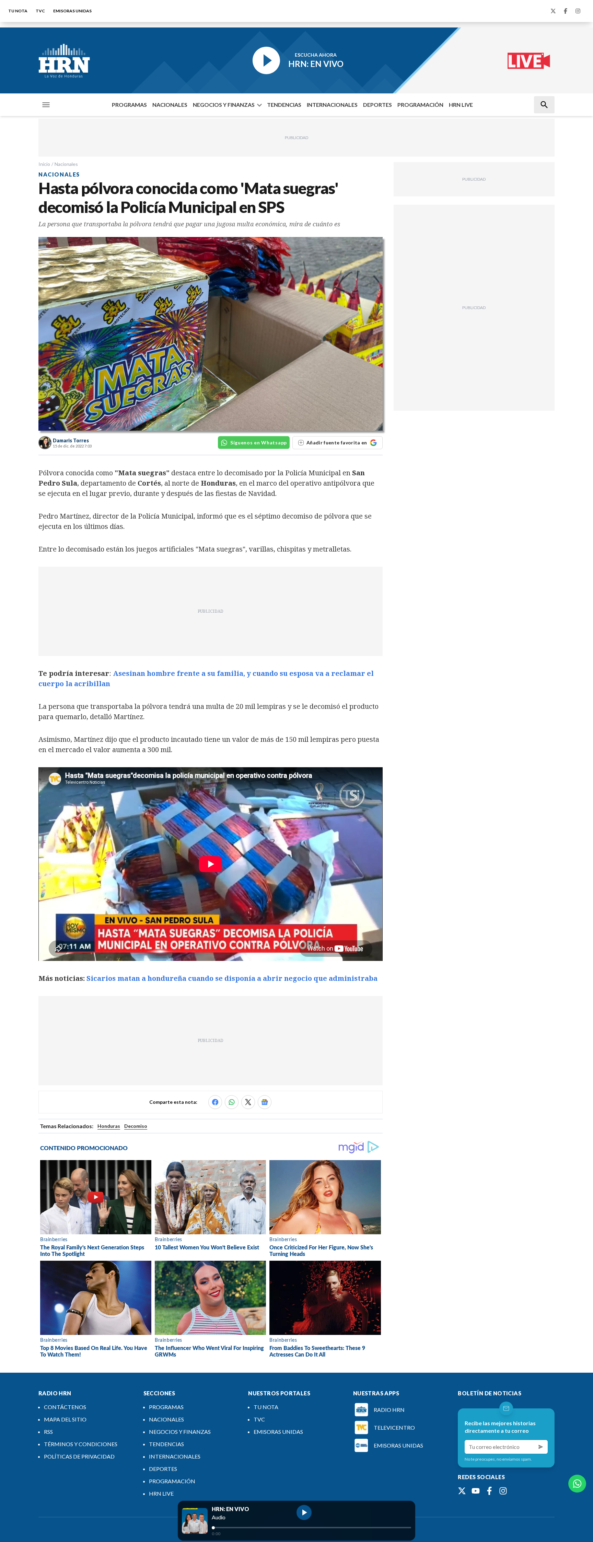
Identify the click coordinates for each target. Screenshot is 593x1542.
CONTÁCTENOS (65, 1407)
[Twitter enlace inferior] (462, 1491)
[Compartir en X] (248, 1102)
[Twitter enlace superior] (553, 11)
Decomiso (135, 1126)
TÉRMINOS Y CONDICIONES (80, 1444)
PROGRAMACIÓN (420, 104)
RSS (48, 1431)
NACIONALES (169, 104)
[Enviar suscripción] (541, 1447)
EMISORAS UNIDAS (72, 10)
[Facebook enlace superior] (565, 11)
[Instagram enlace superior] (578, 11)
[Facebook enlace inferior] (489, 1491)
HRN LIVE (461, 104)
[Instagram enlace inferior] (503, 1491)
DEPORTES (377, 104)
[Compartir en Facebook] (215, 1102)
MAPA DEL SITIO (65, 1419)
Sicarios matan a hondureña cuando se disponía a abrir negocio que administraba (231, 978)
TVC (40, 10)
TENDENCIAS (284, 104)
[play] (304, 1512)
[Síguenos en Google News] (264, 1102)
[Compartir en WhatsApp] (232, 1102)
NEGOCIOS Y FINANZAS (224, 104)
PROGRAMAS (129, 104)
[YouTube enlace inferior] (476, 1491)
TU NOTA (17, 10)
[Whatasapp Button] (577, 1484)
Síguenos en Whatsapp (258, 442)
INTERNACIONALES (332, 104)
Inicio (44, 164)
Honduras (108, 1126)
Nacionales (66, 164)
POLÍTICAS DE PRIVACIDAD (79, 1456)
